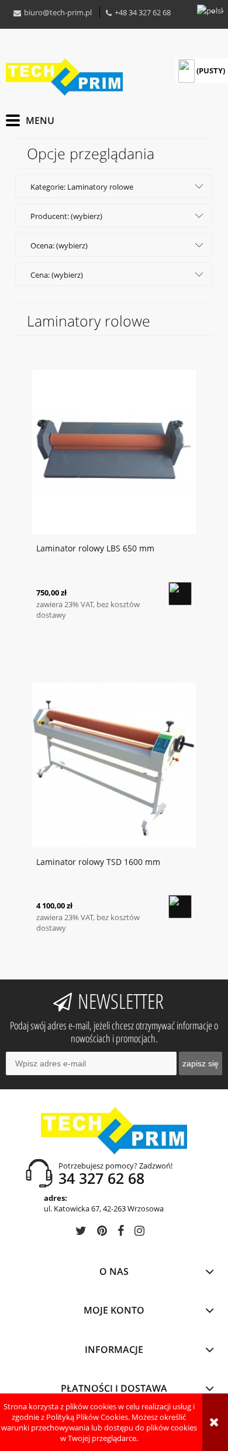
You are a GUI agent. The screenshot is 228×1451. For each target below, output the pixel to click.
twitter (81, 1233)
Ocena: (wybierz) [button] (59, 245)
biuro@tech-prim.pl (58, 12)
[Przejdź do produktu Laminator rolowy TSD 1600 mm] (114, 764)
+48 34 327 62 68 (143, 12)
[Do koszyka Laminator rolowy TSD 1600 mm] (180, 906)
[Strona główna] (64, 77)
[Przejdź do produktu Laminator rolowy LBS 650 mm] (114, 451)
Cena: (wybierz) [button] (56, 275)
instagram (139, 1233)
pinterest (102, 1233)
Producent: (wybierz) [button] (66, 216)
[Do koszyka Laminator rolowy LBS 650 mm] (180, 593)
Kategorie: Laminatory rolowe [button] (81, 186)
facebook (121, 1233)
